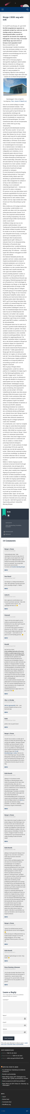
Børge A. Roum (9, 549)
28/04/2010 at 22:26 (9, 925)
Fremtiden (18, 525)
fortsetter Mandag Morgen (18, 567)
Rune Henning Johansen (12, 967)
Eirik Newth (8, 773)
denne (21, 800)
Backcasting (12, 525)
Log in (4, 1096)
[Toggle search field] (27, 9)
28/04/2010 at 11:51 (9, 735)
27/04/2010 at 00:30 (9, 617)
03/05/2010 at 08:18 (9, 969)
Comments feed (6, 1102)
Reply (6, 570)
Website (5, 1029)
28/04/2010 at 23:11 (9, 952)
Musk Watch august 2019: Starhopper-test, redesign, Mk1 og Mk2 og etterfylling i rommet (15, 1077)
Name (5, 1015)
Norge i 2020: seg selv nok (13, 18)
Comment (6, 999)
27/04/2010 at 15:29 (9, 720)
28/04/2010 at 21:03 (9, 849)
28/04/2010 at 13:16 (9, 775)
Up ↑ (27, 1111)
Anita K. (7, 595)
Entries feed (5, 1099)
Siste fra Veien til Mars (10, 1067)
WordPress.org (6, 1104)
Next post (8, 534)
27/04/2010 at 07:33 (9, 646)
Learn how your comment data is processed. (14, 1043)
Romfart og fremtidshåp (9, 1074)
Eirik (6, 718)
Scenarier (8, 526)
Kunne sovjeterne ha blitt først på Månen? (13, 1081)
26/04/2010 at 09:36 (9, 551)
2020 (7, 525)
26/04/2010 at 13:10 (9, 596)
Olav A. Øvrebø (9, 700)
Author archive (8, 515)
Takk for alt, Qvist (12, 1053)
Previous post (9, 531)
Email (4, 1022)
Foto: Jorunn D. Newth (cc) (19, 101)
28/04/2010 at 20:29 (9, 816)
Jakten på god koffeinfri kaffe (15, 1058)
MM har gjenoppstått (9, 705)
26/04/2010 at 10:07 (9, 578)
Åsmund (7, 615)
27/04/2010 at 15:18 (9, 702)
